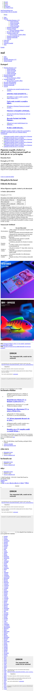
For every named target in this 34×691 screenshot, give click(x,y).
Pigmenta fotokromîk (12, 37)
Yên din (9, 39)
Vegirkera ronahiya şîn (12, 33)
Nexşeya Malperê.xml (9, 455)
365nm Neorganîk (14, 23)
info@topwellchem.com (7, 10)
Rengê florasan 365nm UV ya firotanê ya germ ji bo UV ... (16, 400)
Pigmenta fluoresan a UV (13, 20)
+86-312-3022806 (8, 444)
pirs (14, 437)
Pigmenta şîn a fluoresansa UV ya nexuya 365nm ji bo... (18, 410)
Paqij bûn (6, 41)
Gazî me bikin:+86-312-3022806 (9, 12)
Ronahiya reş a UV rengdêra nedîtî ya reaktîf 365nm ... (18, 430)
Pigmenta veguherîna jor (13, 36)
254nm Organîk (14, 24)
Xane (5, 17)
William (3, 481)
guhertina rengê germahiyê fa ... (17, 93)
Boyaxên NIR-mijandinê (13, 31)
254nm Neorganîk (14, 26)
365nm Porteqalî (14, 21)
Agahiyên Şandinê (8, 43)
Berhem (6, 18)
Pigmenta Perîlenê (11, 29)
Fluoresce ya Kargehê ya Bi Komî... (18, 111)
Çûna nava (6, 40)
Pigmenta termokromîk (12, 27)
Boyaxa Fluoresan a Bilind (16, 30)
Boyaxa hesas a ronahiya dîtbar (18, 34)
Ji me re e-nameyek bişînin (7, 176)
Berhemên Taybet (8, 452)
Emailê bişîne (4, 480)
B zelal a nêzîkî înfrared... (15, 128)
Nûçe (5, 44)
